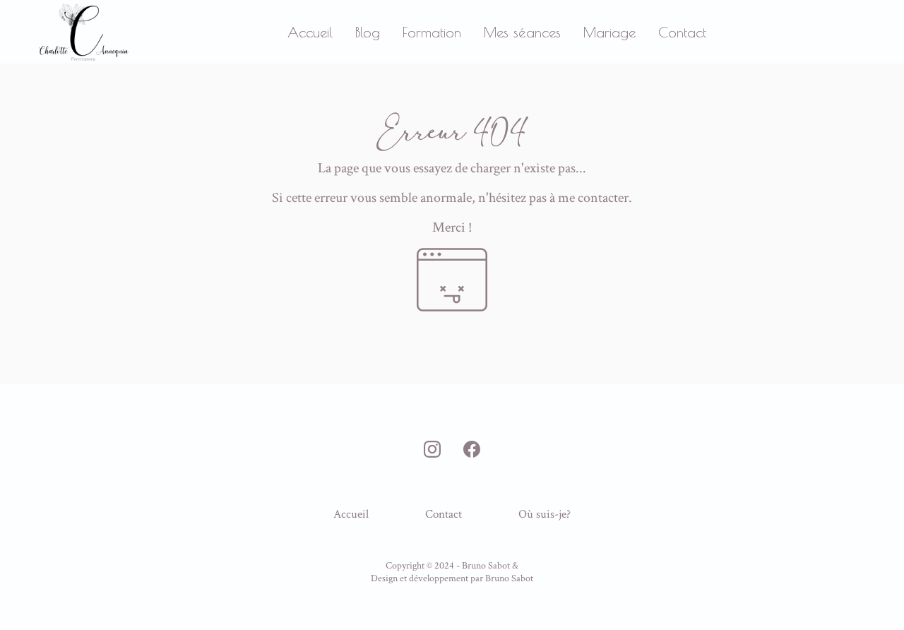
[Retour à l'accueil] (84, 32)
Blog (367, 32)
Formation (432, 32)
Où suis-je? (544, 514)
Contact (682, 32)
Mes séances (522, 32)
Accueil (310, 32)
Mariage (609, 32)
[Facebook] (472, 449)
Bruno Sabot (509, 578)
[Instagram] (432, 449)
